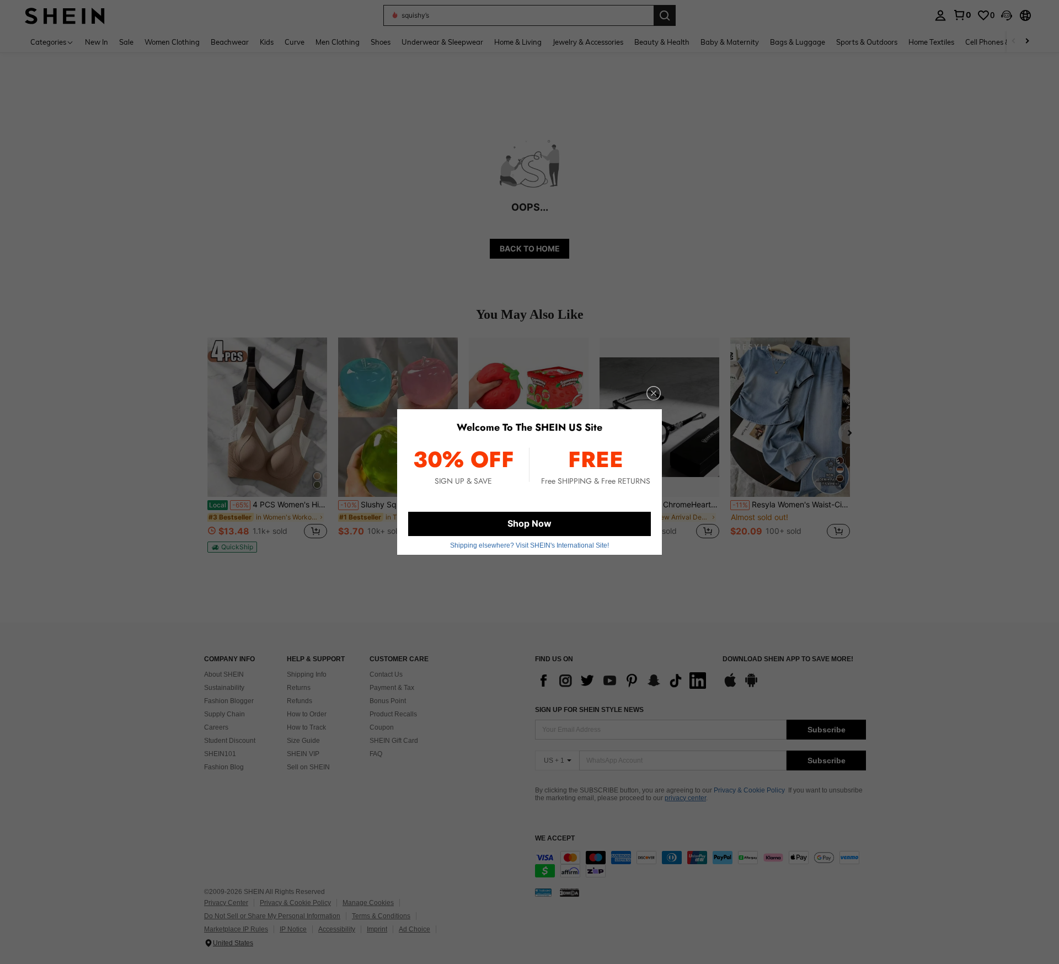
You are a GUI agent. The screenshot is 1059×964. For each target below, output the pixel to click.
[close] (653, 393)
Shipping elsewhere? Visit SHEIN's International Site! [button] (529, 545)
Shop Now (529, 523)
